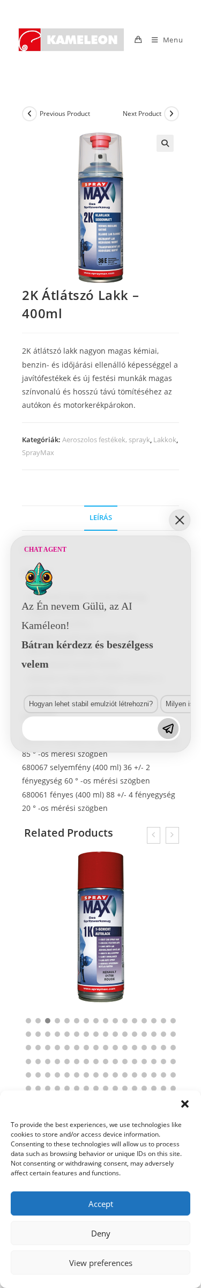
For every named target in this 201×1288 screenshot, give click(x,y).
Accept (100, 1203)
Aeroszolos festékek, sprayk (106, 439)
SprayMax (38, 452)
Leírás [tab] (101, 517)
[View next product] (171, 113)
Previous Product (65, 113)
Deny (100, 1233)
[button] (185, 1104)
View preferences (100, 1262)
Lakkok (164, 439)
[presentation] (153, 835)
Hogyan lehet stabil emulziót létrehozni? (91, 704)
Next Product (142, 113)
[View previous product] (29, 113)
